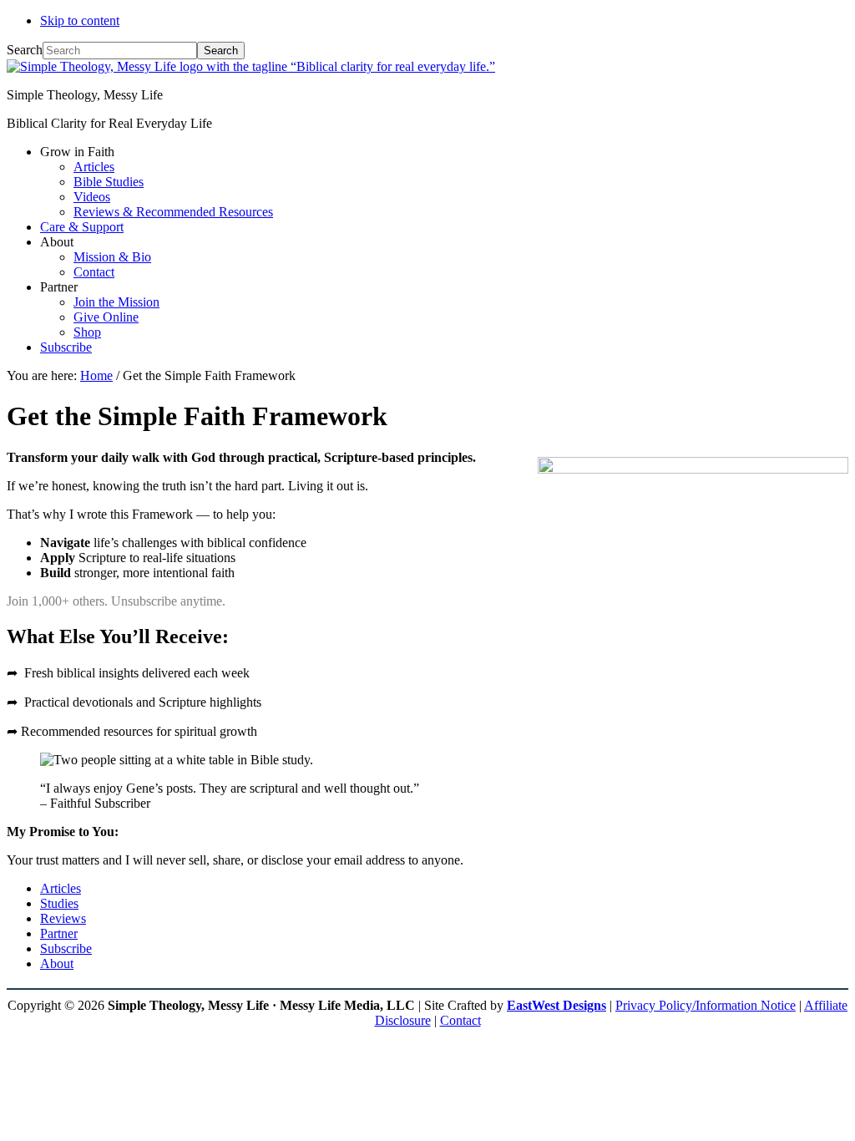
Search (25, 50)
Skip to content (79, 20)
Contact (460, 1020)
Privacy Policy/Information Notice (705, 1005)
